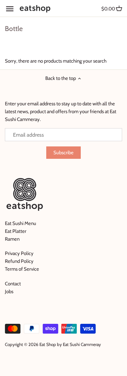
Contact (13, 284)
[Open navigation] (10, 9)
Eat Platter (15, 231)
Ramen (12, 239)
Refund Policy (19, 261)
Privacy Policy (19, 253)
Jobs (9, 291)
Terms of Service (22, 269)
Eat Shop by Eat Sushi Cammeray (70, 344)
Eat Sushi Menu (20, 223)
